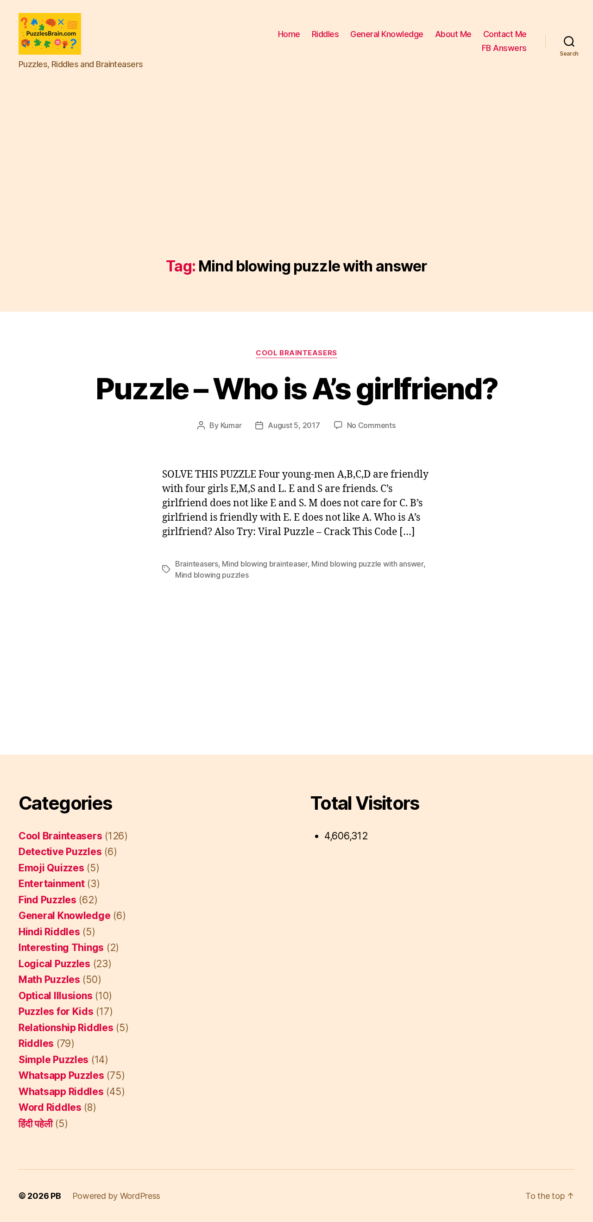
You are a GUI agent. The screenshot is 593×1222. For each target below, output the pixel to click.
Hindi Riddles (49, 932)
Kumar (231, 425)
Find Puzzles (47, 900)
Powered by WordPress (116, 1196)
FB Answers (504, 48)
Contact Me (505, 34)
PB (55, 1196)
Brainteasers (196, 563)
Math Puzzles (49, 979)
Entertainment (52, 883)
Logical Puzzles (54, 964)
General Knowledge (386, 34)
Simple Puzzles (53, 1059)
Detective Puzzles (60, 851)
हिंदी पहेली (35, 1123)
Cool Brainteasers (296, 353)
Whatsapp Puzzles (61, 1075)
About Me (453, 34)
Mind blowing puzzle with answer (367, 563)
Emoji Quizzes (51, 868)
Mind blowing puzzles (212, 575)
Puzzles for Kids (56, 1011)
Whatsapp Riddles (61, 1091)
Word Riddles (50, 1107)
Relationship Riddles (66, 1027)
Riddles (325, 34)
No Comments (371, 425)
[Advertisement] (296, 188)
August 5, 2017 (294, 425)
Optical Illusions (55, 996)
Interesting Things (61, 947)
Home (289, 34)
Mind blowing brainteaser (265, 563)
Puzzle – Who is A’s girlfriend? (296, 388)
